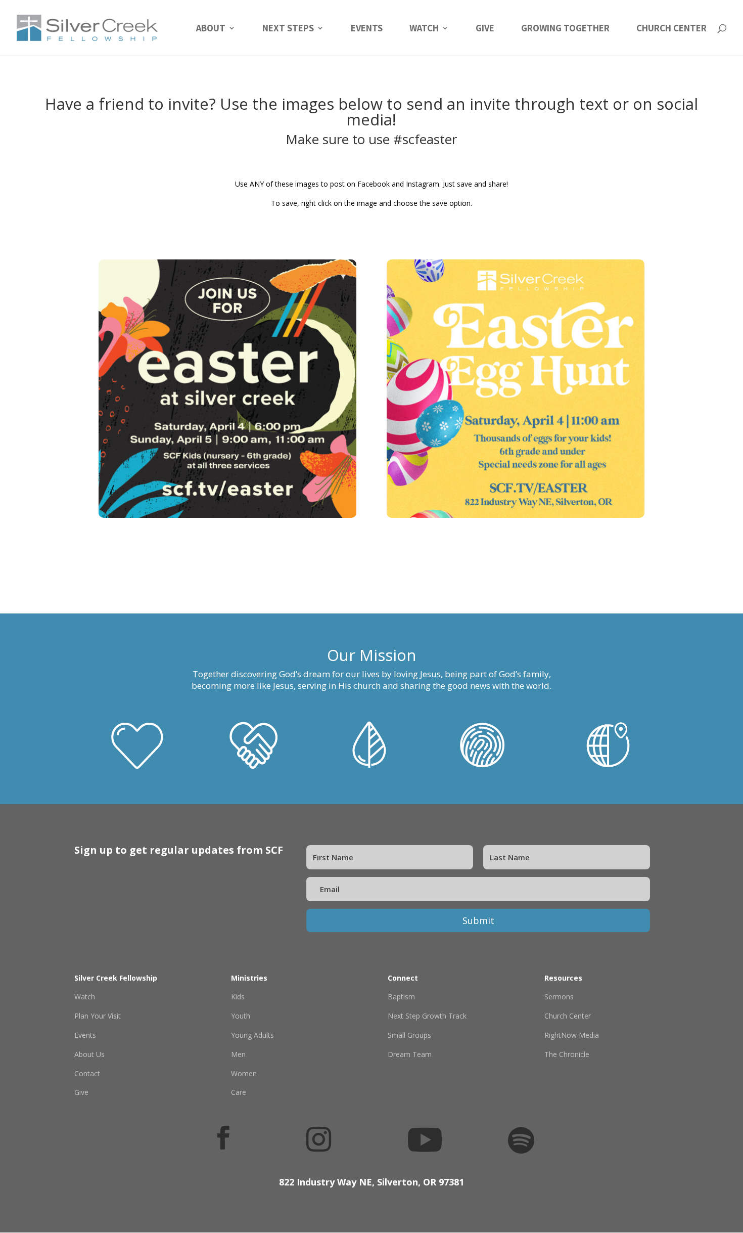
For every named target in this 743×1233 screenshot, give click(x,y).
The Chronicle (566, 1054)
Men (238, 1054)
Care (238, 1092)
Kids (238, 996)
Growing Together (565, 29)
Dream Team (410, 1054)
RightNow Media (571, 1035)
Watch (424, 29)
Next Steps (288, 29)
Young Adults (252, 1035)
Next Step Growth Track (427, 1016)
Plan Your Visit (97, 1016)
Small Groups (409, 1035)
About (210, 29)
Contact (87, 1073)
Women (244, 1073)
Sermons (559, 996)
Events (367, 29)
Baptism (401, 996)
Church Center (671, 29)
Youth (240, 1016)
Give (485, 29)
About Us (89, 1054)
